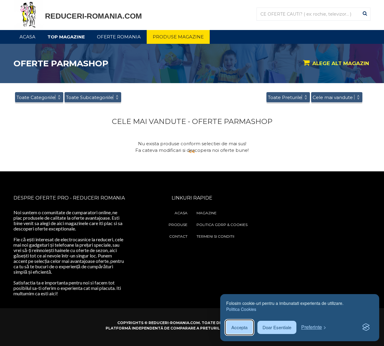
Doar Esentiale (276, 327)
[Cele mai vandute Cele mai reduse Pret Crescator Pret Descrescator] (336, 97)
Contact (178, 236)
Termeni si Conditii (215, 236)
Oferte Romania (119, 37)
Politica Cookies (241, 309)
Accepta (239, 327)
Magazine (206, 213)
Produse (178, 224)
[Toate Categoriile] (39, 97)
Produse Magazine (178, 37)
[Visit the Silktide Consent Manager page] (366, 327)
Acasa (27, 37)
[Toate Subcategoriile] (92, 97)
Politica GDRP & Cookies (222, 224)
